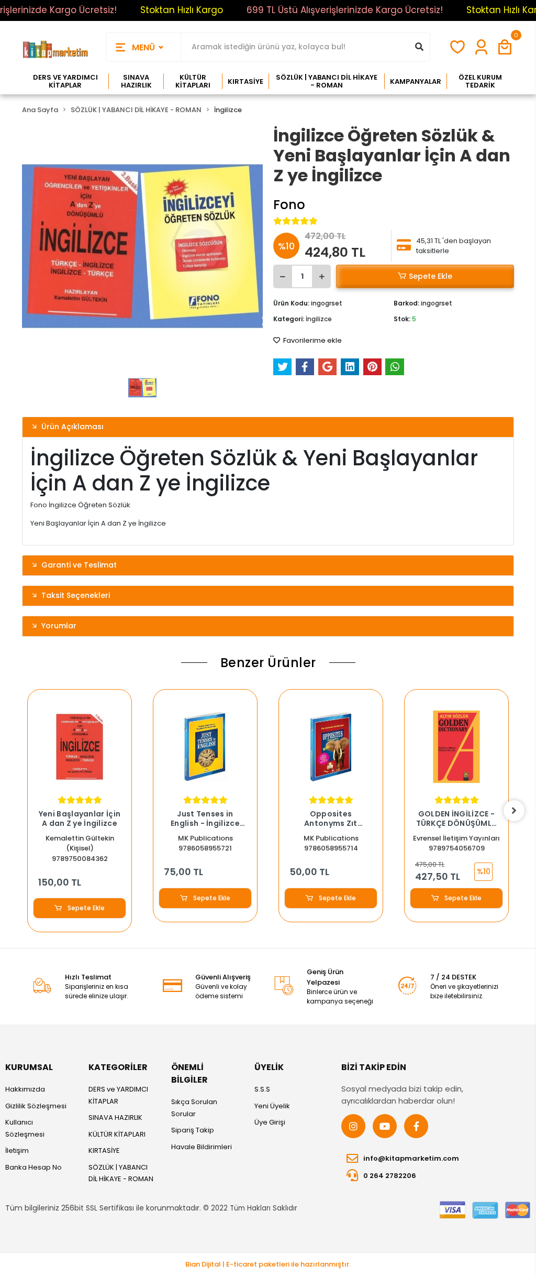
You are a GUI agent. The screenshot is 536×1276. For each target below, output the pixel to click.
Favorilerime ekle (312, 340)
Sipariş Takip (192, 1130)
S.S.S (262, 1089)
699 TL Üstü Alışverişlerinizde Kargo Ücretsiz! (345, 10)
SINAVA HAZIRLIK (115, 1117)
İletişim (17, 1150)
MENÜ (143, 47)
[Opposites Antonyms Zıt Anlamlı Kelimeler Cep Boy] (330, 746)
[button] (505, 47)
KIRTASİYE (104, 1150)
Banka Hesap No (33, 1167)
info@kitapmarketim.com (411, 1158)
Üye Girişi (269, 1122)
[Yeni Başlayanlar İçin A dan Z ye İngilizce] (79, 746)
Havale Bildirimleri (201, 1147)
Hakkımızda (25, 1089)
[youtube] (385, 1126)
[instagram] (353, 1126)
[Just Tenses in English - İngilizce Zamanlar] (205, 746)
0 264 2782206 (389, 1176)
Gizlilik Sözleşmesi (35, 1106)
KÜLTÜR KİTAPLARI (117, 1134)
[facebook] (416, 1126)
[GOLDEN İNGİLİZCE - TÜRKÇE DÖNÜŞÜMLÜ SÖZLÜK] (456, 746)
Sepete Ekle (430, 276)
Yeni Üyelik (272, 1106)
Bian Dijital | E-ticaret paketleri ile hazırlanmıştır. (268, 1264)
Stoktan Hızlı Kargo (181, 10)
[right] (514, 810)
